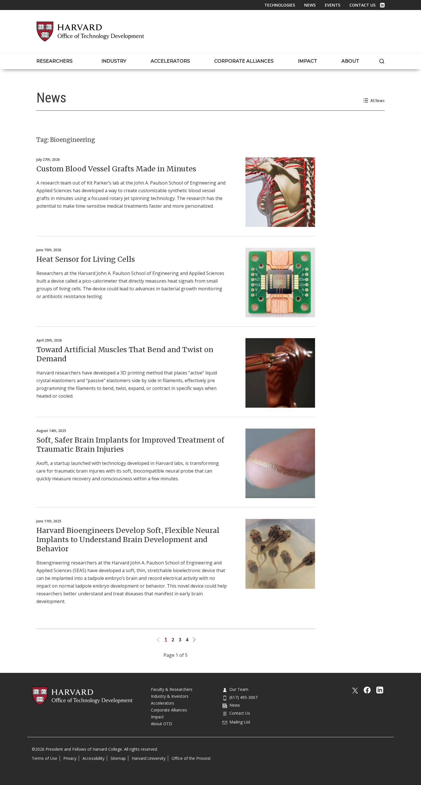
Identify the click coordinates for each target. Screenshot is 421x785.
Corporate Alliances (169, 710)
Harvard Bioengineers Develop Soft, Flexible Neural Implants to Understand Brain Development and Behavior (127, 539)
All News (377, 100)
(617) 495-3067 (243, 697)
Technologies (279, 5)
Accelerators (162, 703)
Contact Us (362, 5)
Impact (157, 716)
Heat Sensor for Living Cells (85, 259)
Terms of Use (44, 758)
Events (332, 5)
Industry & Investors (169, 696)
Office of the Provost (191, 758)
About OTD (161, 723)
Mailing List (239, 722)
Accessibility (93, 758)
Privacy (69, 758)
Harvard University (149, 758)
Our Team (238, 689)
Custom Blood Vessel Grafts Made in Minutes (116, 168)
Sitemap (118, 758)
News (310, 5)
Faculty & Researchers (171, 689)
